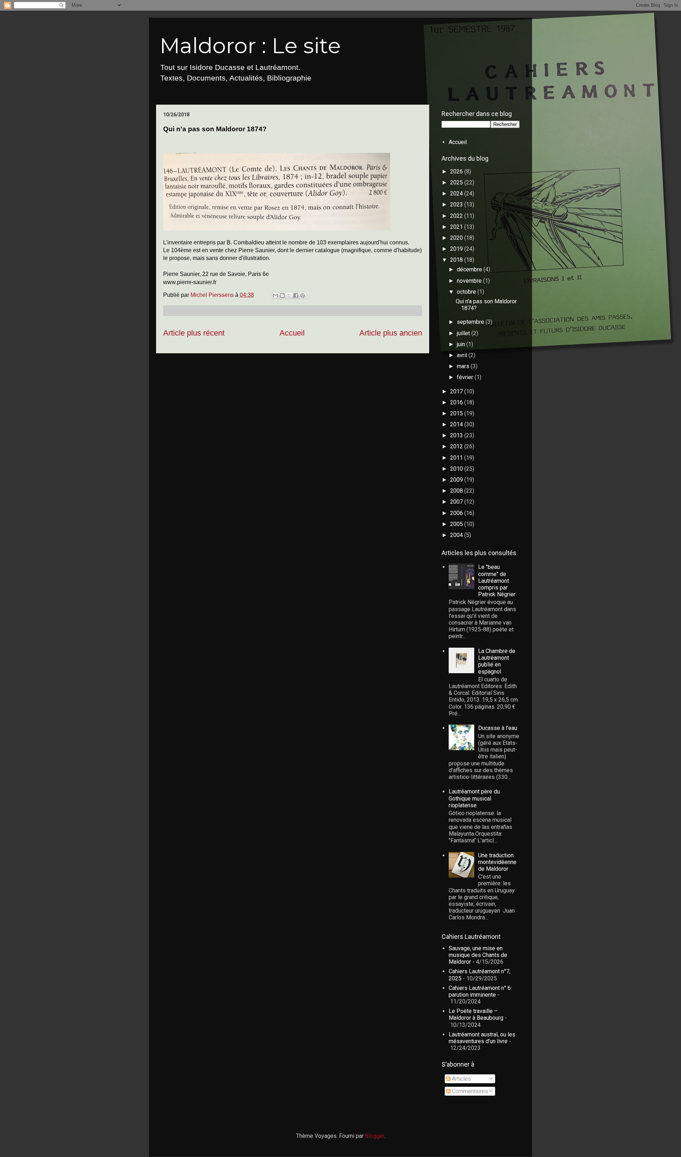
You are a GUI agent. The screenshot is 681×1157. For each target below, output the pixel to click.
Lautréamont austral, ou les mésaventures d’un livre (482, 1038)
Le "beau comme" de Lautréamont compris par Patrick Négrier (496, 581)
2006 (457, 513)
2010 (457, 468)
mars (464, 366)
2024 (457, 193)
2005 (457, 524)
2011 (457, 457)
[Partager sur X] (289, 295)
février (466, 377)
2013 (457, 435)
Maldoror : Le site (250, 46)
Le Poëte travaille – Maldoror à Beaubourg (476, 1014)
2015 (457, 413)
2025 (457, 182)
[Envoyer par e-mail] (275, 295)
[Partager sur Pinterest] (302, 295)
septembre (471, 322)
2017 (457, 391)
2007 (457, 501)
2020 (457, 237)
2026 (457, 171)
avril (463, 355)
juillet (464, 333)
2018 (457, 259)
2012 (457, 446)
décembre (470, 269)
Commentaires (469, 1091)
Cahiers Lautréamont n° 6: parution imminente (480, 991)
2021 (457, 226)
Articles (460, 1078)
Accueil (292, 332)
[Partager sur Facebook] (295, 295)
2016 (457, 402)
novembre (470, 280)
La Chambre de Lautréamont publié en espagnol (496, 661)
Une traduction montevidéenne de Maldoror (497, 862)
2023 (457, 204)
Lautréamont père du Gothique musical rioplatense (474, 798)
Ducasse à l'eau (497, 728)
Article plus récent (194, 332)
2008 (457, 490)
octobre (467, 291)
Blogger (374, 1136)
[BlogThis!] (282, 295)
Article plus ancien (390, 332)
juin (461, 344)
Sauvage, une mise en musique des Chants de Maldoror (478, 955)
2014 (457, 424)
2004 (457, 535)
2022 (457, 215)
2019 (457, 248)
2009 (457, 479)
